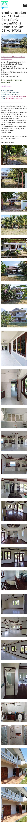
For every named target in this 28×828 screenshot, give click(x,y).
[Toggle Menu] (25, 5)
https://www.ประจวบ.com (14, 98)
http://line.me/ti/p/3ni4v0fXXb (16, 96)
